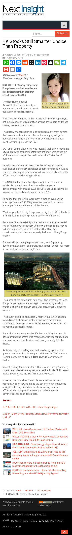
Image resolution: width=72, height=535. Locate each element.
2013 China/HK (44, 490)
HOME (6, 520)
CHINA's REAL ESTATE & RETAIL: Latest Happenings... (30, 407)
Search (63, 33)
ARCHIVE (29, 490)
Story (21, 75)
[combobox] (43, 34)
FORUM (34, 521)
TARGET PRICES (19, 521)
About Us (7, 526)
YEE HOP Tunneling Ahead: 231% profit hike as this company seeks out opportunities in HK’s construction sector (40, 455)
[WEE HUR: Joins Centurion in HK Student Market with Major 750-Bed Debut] (7, 430)
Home (18, 490)
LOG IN (17, 526)
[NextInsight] (23, 10)
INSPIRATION (57, 521)
